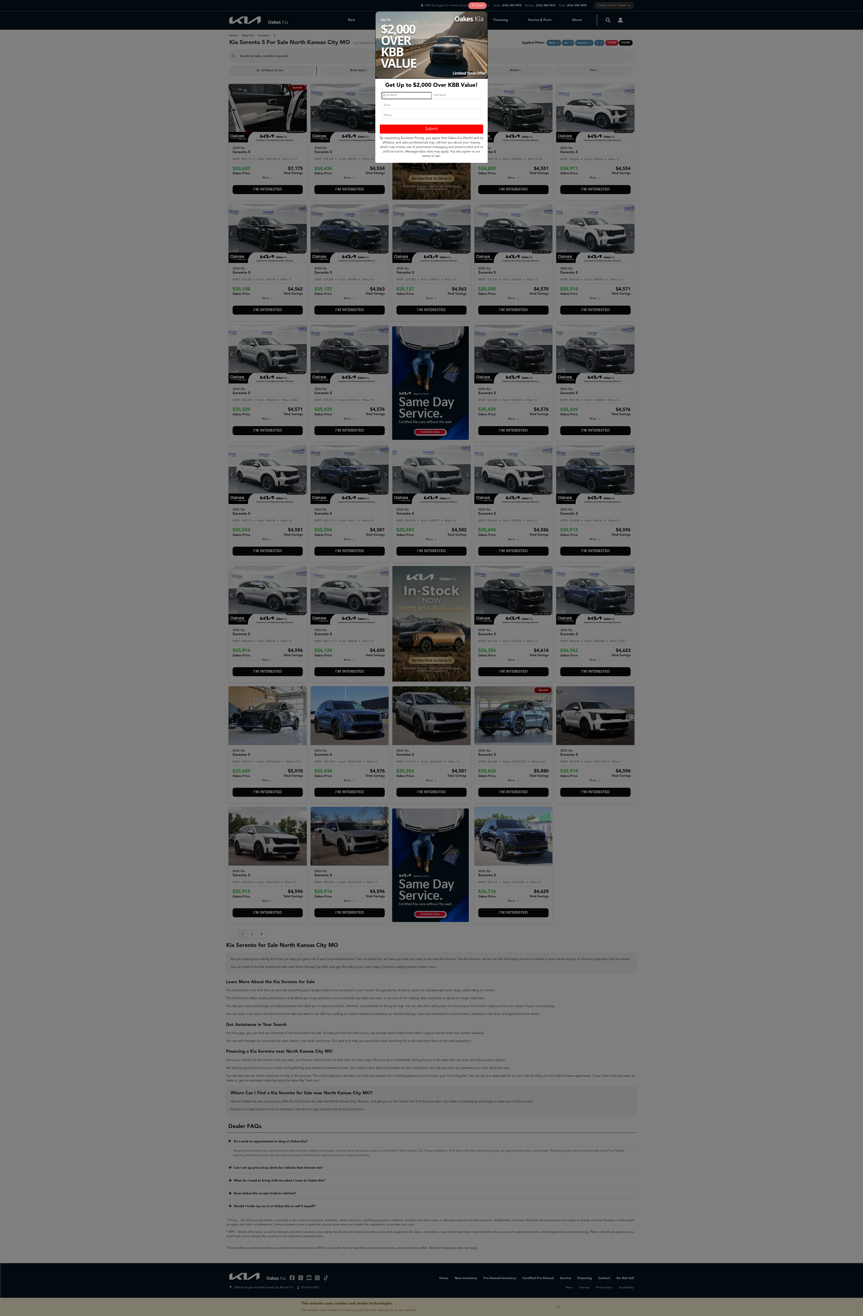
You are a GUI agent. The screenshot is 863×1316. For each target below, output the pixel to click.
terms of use (431, 156)
